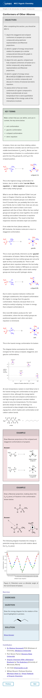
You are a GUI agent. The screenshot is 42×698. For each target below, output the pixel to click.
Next (34, 684)
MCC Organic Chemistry (23, 3)
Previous (8, 684)
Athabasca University (23, 651)
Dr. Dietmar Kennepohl (15, 648)
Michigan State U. (13, 674)
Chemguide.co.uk (20, 668)
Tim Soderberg (22, 662)
